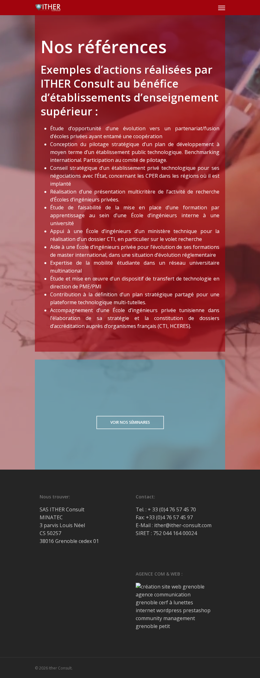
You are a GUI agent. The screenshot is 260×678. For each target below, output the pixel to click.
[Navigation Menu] (221, 7)
